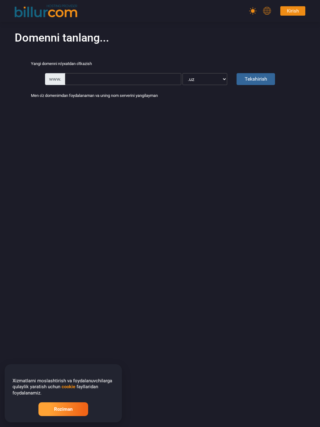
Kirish (293, 11)
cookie (68, 386)
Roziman (63, 409)
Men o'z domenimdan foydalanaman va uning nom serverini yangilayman (94, 95)
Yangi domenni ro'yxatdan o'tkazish (61, 64)
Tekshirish (256, 79)
